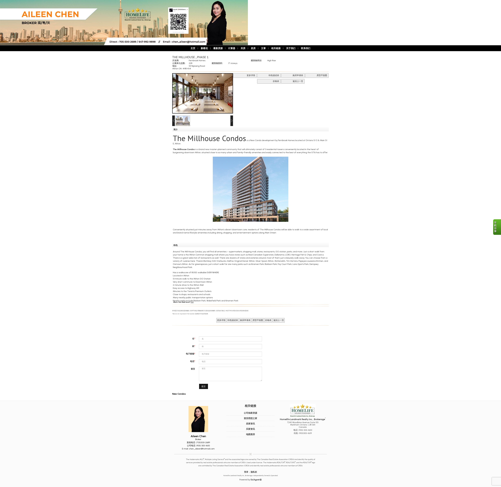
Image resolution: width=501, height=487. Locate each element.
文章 (263, 48)
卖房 (253, 48)
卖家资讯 (250, 423)
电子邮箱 (190, 353)
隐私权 (254, 472)
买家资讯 (250, 429)
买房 (243, 48)
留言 (193, 369)
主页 (193, 48)
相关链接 (276, 48)
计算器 (231, 48)
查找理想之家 (250, 418)
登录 (246, 472)
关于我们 (291, 48)
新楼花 (204, 48)
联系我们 (305, 48)
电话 (192, 361)
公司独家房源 (250, 413)
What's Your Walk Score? (182, 302)
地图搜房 (250, 434)
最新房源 (218, 48)
